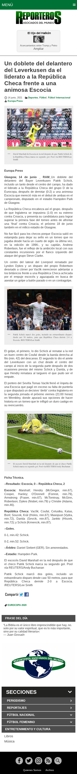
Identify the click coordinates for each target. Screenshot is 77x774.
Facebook (19, 760)
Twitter (29, 760)
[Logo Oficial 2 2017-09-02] (39, 664)
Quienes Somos (32, 770)
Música (9, 741)
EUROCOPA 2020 (17, 605)
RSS (48, 760)
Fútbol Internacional (59, 97)
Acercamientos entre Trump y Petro (38, 45)
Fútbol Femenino (21, 722)
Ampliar (38, 48)
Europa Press (15, 101)
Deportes (33, 97)
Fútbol (43, 97)
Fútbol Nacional (21, 714)
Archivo (49, 770)
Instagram (38, 760)
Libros (8, 736)
